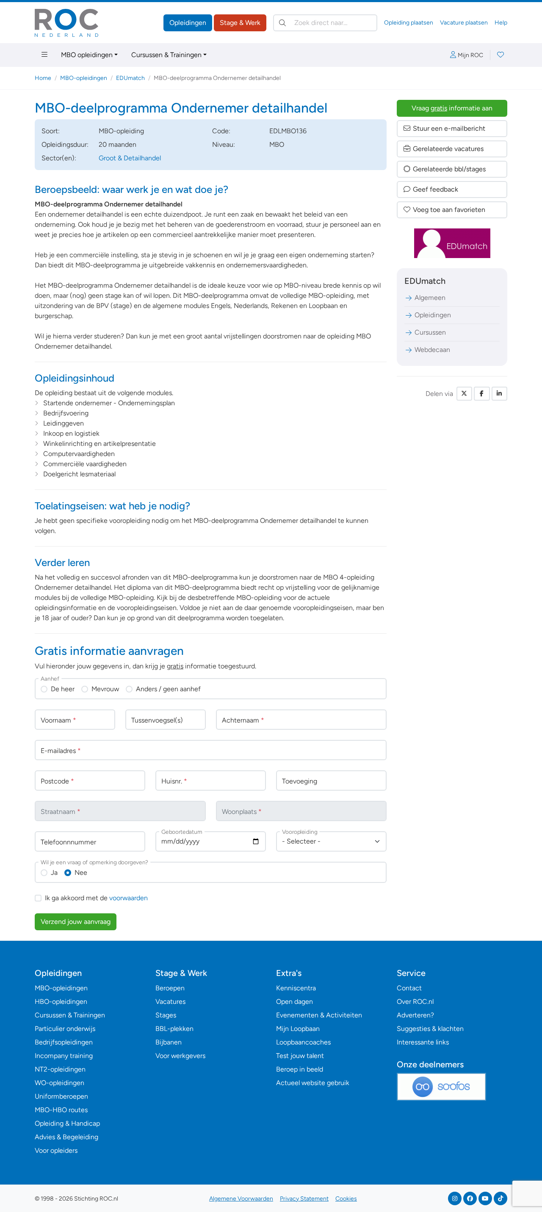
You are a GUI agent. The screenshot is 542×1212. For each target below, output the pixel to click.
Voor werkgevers (180, 1056)
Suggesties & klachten (430, 1029)
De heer (63, 689)
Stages (165, 1015)
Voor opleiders (56, 1150)
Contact (409, 988)
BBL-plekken (174, 1029)
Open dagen (294, 1002)
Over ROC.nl (415, 1002)
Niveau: (223, 144)
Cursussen (430, 332)
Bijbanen (168, 1042)
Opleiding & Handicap (67, 1123)
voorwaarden (128, 898)
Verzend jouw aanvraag (76, 922)
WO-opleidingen (59, 1083)
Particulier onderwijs (65, 1029)
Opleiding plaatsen (408, 22)
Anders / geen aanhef (168, 689)
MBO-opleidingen (83, 78)
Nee (81, 872)
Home (43, 78)
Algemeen (430, 298)
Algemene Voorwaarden (241, 1198)
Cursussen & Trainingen (166, 55)
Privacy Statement (304, 1198)
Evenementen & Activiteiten (319, 1015)
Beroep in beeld (299, 1069)
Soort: (50, 131)
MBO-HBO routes (61, 1110)
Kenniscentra (296, 988)
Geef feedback (435, 189)
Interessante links (423, 1042)
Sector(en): (58, 158)
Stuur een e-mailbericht (449, 128)
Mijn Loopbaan (298, 1029)
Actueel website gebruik (312, 1083)
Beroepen (170, 988)
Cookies (346, 1198)
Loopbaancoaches (303, 1042)
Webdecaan (432, 350)
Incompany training (64, 1056)
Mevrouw (105, 689)
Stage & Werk (240, 23)
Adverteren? (415, 1015)
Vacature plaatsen (464, 22)
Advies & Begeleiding (66, 1137)
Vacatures (170, 1002)
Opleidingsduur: (64, 144)
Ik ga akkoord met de (96, 898)
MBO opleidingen (87, 55)
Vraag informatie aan (452, 108)
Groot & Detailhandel (130, 158)
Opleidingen (187, 23)
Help (501, 22)
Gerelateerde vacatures (448, 149)
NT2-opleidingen (60, 1069)
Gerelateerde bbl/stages (449, 169)
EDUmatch (130, 78)
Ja (54, 872)
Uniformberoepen (61, 1096)
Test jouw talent (300, 1056)
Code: (221, 131)
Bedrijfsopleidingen (64, 1042)
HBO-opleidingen (61, 1002)
